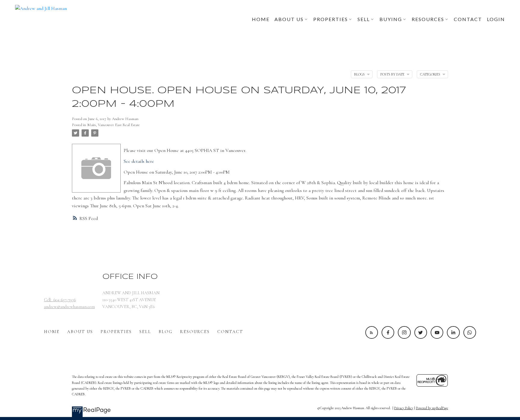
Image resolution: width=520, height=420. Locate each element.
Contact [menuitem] (468, 19)
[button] (371, 332)
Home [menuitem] (261, 19)
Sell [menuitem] (364, 19)
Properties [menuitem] (330, 19)
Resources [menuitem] (428, 19)
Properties (116, 331)
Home (52, 331)
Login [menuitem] (496, 19)
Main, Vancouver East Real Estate (113, 124)
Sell (145, 331)
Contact (230, 331)
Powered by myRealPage (432, 408)
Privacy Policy (403, 408)
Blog (165, 331)
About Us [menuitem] (289, 19)
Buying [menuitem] (390, 19)
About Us (80, 331)
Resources (195, 331)
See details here (139, 161)
